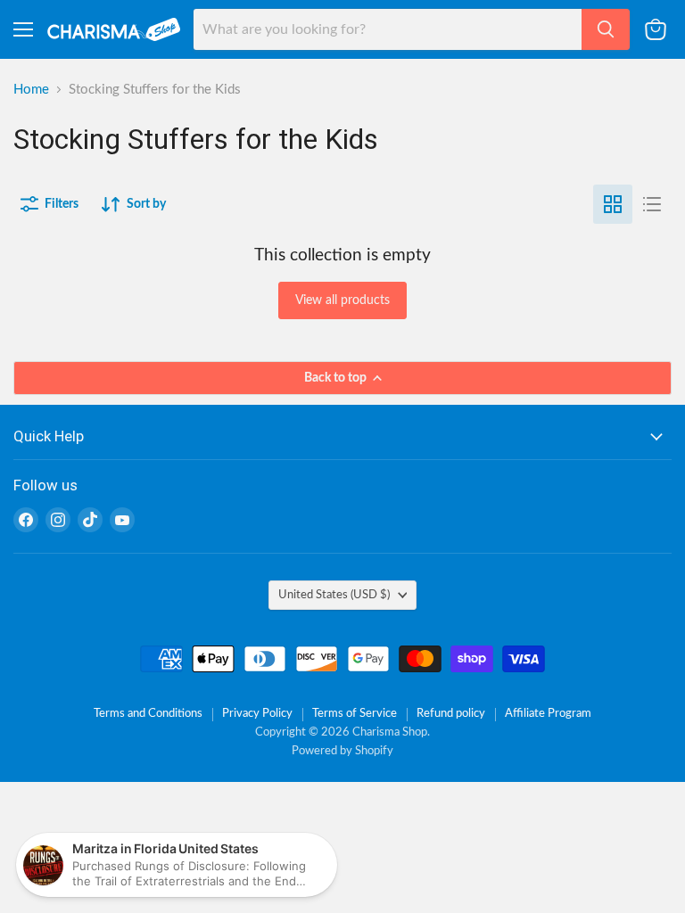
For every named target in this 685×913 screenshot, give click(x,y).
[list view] (652, 204)
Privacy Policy (257, 714)
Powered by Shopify (342, 751)
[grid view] (612, 204)
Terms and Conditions (148, 714)
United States (334, 594)
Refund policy (451, 714)
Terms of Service (354, 714)
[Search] (606, 29)
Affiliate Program (548, 714)
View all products (342, 300)
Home (31, 89)
